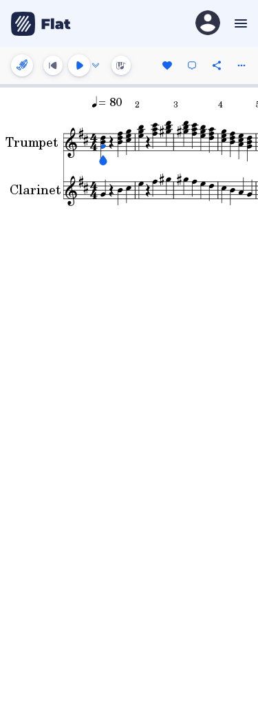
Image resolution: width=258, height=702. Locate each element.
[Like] (167, 65)
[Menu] (239, 23)
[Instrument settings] (22, 65)
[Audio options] (95, 65)
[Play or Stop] (79, 65)
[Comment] (192, 65)
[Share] (216, 65)
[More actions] (241, 65)
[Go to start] (53, 65)
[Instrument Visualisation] (121, 65)
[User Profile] (207, 23)
